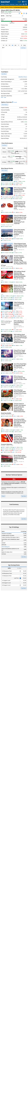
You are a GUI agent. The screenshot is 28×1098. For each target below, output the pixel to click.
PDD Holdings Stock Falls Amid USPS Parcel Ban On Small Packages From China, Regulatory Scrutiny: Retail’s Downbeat (20, 338)
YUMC (3, 373)
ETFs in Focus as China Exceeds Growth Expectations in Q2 (20, 189)
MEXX (15, 316)
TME (14, 184)
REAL (3, 450)
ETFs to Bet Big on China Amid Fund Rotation (19, 322)
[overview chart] (14, 58)
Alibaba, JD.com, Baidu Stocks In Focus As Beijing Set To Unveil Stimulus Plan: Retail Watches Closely (20, 288)
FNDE (14, 464)
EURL (3, 314)
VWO (15, 373)
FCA (14, 329)
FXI (3, 198)
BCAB (13, 452)
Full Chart (23, 48)
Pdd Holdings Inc (6, 546)
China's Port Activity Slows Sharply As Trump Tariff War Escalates (19, 232)
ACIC (15, 447)
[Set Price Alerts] (21, 13)
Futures (7, 4)
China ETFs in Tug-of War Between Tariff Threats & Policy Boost (20, 352)
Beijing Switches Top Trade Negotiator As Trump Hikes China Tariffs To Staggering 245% (19, 205)
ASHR (3, 197)
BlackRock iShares (23, 77)
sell (14, 479)
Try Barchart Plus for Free (20, 7)
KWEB (13, 198)
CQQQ (16, 195)
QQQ (3, 238)
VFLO (14, 183)
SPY (14, 212)
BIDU (13, 297)
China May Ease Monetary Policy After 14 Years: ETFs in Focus (20, 391)
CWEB (14, 317)
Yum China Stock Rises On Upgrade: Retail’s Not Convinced (20, 365)
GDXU (3, 316)
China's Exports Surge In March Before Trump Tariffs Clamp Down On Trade (20, 246)
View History (5, 104)
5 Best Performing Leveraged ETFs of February (19, 304)
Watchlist (12, 4)
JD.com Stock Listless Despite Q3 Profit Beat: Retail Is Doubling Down (20, 458)
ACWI (13, 313)
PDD (3, 282)
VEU (3, 313)
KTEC (14, 359)
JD (2, 299)
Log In (19, 1)
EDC (14, 311)
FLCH (13, 331)
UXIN (14, 416)
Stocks (2, 4)
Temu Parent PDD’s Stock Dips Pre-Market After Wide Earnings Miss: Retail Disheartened (20, 422)
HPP (14, 450)
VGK (14, 314)
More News (4, 170)
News (17, 4)
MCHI (3, 183)
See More (4, 74)
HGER (3, 184)
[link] (26, 13)
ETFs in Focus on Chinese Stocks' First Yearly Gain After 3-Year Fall (20, 378)
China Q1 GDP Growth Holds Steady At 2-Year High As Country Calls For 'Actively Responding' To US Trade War (20, 219)
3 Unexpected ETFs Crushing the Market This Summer (20, 175)
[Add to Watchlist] (24, 13)
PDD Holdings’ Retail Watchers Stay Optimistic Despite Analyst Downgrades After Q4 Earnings (20, 275)
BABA (16, 181)
